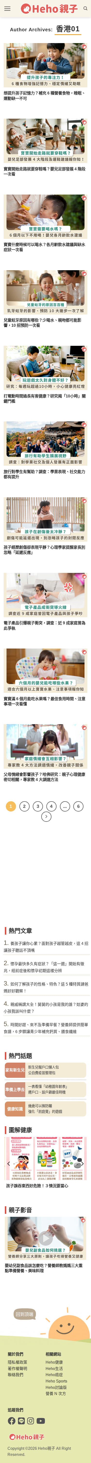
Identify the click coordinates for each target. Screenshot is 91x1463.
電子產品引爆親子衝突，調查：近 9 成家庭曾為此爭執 (44, 625)
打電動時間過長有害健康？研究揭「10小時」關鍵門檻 (45, 398)
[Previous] (9, 1163)
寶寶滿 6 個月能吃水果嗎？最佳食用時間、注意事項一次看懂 (44, 701)
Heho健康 (54, 1362)
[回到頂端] (25, 1318)
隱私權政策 (17, 1362)
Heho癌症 (54, 1375)
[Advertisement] (45, 876)
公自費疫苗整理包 (41, 1073)
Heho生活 (54, 1369)
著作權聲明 (17, 1369)
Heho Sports (56, 1381)
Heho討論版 (56, 1387)
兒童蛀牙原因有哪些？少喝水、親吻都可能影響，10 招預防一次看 (42, 322)
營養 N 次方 (56, 1394)
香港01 (68, 29)
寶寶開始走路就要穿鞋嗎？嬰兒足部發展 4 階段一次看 (44, 171)
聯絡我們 (15, 1375)
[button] (7, 8)
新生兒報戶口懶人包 (43, 1067)
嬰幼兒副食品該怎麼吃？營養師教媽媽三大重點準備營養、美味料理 (44, 1268)
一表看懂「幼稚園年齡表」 (48, 1087)
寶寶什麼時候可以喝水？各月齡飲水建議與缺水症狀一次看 (44, 247)
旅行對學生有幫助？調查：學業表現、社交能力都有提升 (44, 474)
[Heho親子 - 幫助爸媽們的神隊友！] (49, 8)
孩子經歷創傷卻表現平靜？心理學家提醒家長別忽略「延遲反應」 (44, 550)
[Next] (46, 817)
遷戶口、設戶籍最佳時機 (47, 1092)
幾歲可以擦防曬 (40, 1106)
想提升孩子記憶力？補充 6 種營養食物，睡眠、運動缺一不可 (44, 95)
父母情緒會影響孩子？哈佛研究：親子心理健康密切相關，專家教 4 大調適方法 (44, 777)
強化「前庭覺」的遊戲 (45, 1112)
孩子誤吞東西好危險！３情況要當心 (36, 1186)
